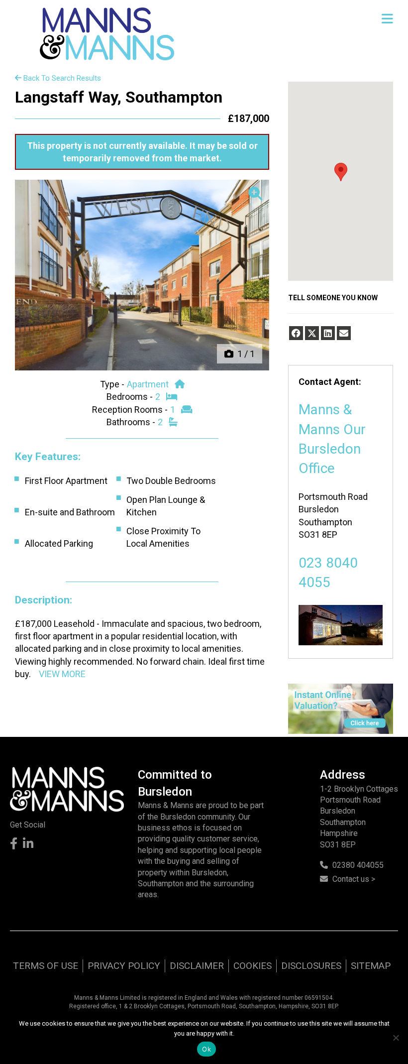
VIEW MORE (62, 674)
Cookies (252, 965)
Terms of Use (45, 965)
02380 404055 (358, 865)
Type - (113, 384)
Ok (206, 1049)
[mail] (344, 333)
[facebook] (296, 333)
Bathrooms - (131, 422)
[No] (396, 1038)
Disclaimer (197, 965)
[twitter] (312, 333)
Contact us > (353, 879)
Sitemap (371, 965)
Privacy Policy (124, 965)
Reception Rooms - (131, 409)
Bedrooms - (130, 396)
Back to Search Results (61, 78)
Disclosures (311, 965)
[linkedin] (328, 333)
